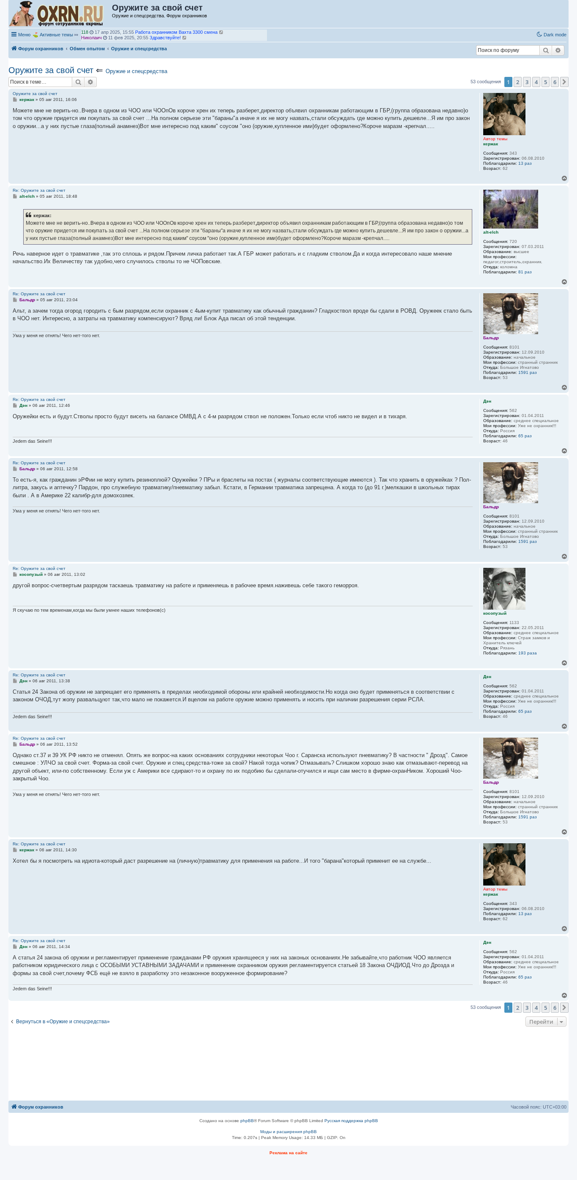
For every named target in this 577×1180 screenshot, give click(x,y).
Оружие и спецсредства (136, 71)
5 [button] (545, 82)
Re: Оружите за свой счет (39, 190)
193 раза (527, 653)
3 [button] (526, 82)
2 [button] (517, 82)
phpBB (247, 1120)
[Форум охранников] (60, 14)
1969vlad (90, 39)
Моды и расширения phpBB (288, 1131)
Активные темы (56, 34)
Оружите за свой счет (50, 70)
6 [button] (554, 82)
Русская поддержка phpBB (351, 1120)
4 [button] (536, 82)
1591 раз (527, 372)
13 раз (525, 163)
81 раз (525, 272)
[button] (564, 82)
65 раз (525, 435)
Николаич (91, 33)
